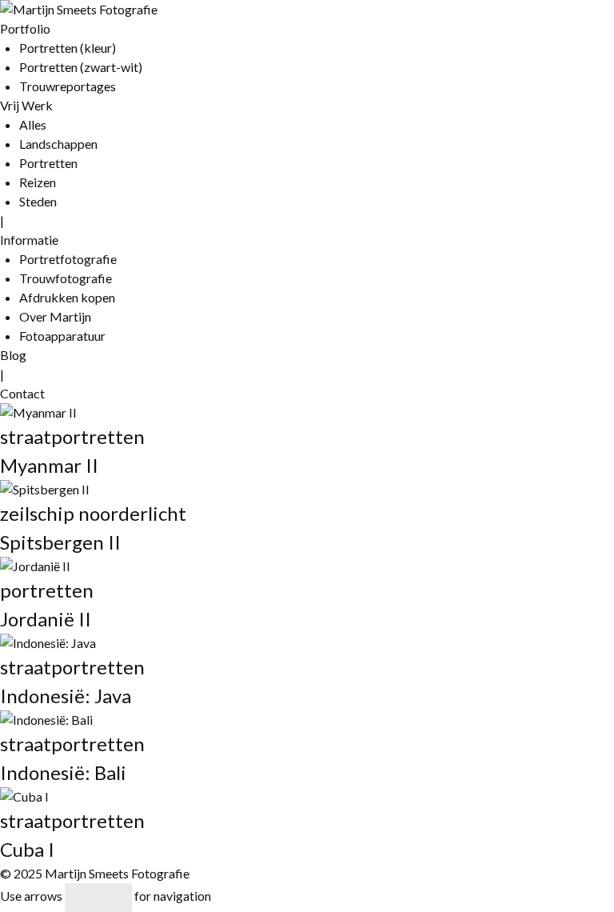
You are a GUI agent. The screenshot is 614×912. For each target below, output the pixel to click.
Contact (22, 393)
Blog (13, 354)
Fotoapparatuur (62, 335)
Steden (38, 201)
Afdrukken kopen (67, 297)
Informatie (29, 239)
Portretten (48, 162)
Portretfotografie (68, 258)
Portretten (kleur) (67, 47)
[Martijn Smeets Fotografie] (78, 9)
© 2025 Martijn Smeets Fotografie (94, 873)
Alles (32, 124)
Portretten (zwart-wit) (80, 66)
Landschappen (58, 143)
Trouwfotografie (65, 278)
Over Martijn (55, 316)
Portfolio (25, 28)
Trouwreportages (67, 86)
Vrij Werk (26, 105)
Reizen (37, 182)
